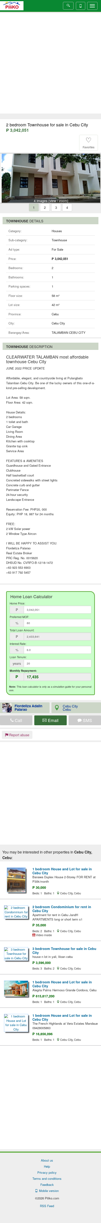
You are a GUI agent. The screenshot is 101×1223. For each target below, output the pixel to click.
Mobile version (48, 1190)
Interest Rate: (18, 644)
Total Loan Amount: (22, 630)
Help (47, 1166)
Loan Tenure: (18, 657)
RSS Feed (47, 1206)
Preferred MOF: (19, 617)
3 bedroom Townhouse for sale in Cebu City (64, 950)
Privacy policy (47, 1172)
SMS (87, 720)
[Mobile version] (80, 6)
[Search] (68, 6)
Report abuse (18, 734)
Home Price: (17, 603)
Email (52, 720)
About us (47, 1160)
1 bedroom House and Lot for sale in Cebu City (62, 871)
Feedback (47, 1184)
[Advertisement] (50, 63)
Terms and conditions (47, 1178)
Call (18, 720)
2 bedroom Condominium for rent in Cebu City (61, 908)
